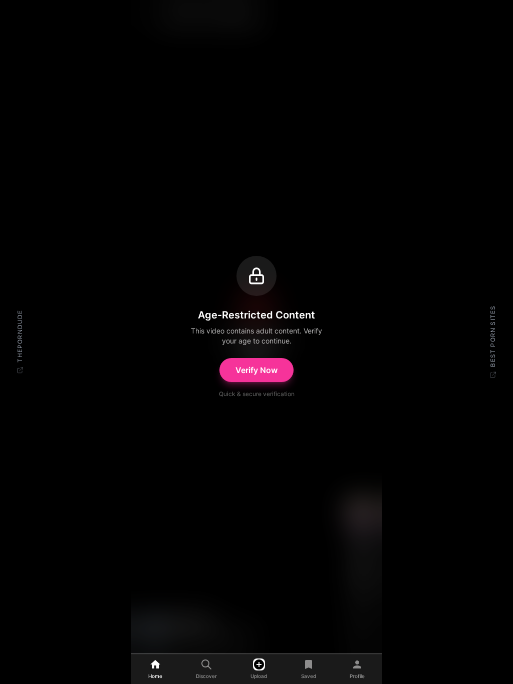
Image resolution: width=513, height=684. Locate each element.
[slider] (256, 648)
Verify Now (256, 370)
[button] (256, 327)
